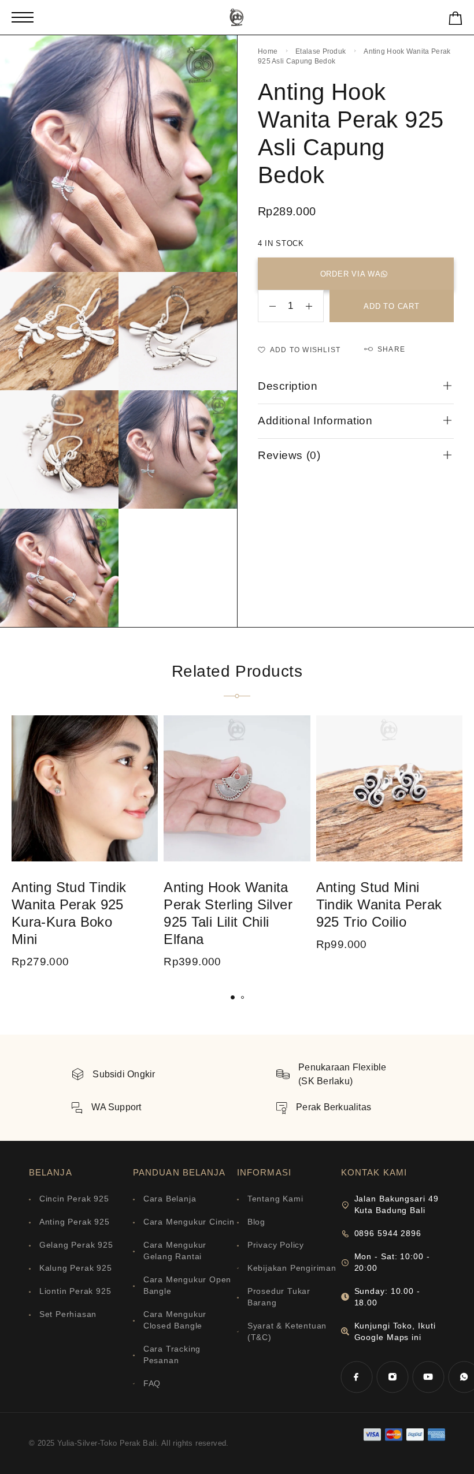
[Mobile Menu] (22, 17)
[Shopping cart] (455, 20)
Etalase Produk (320, 51)
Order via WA (350, 274)
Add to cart (392, 306)
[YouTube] (428, 1377)
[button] (233, 997)
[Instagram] (392, 1377)
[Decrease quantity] (267, 306)
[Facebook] (357, 1377)
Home (267, 51)
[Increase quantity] (314, 306)
